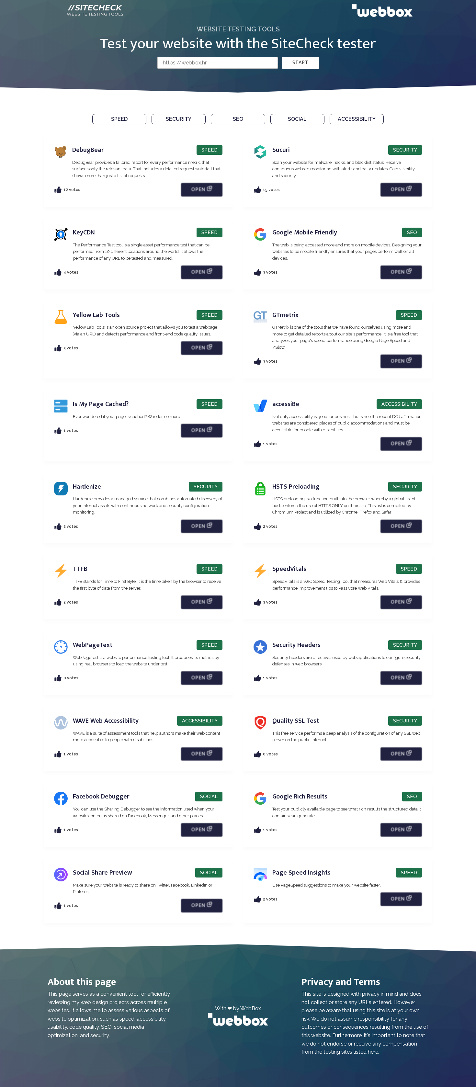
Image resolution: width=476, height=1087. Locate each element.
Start (300, 62)
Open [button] (199, 189)
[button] (119, 119)
